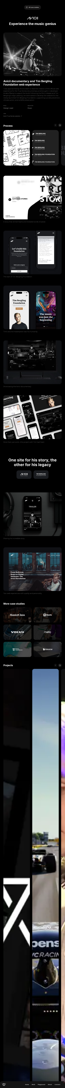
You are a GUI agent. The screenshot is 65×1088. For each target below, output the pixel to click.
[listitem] (16, 148)
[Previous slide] (55, 125)
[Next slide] (60, 125)
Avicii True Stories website (11, 116)
